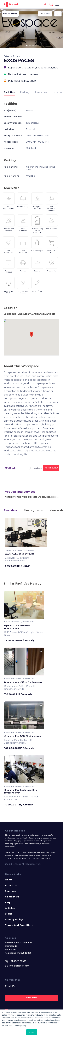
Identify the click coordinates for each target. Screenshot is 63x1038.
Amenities (41, 92)
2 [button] (30, 45)
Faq (7, 902)
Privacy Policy (14, 919)
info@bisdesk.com (19, 965)
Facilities (9, 92)
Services (10, 891)
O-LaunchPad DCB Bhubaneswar (22, 736)
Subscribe (31, 997)
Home (9, 879)
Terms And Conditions (19, 925)
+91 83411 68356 (17, 961)
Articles (10, 908)
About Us (11, 885)
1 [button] (27, 45)
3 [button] (33, 45)
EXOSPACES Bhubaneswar (19, 553)
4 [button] (36, 45)
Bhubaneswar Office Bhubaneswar (23, 682)
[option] (31, 28)
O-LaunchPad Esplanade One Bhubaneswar (20, 791)
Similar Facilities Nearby (22, 583)
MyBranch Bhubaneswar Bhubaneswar (17, 627)
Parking (24, 92)
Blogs (8, 913)
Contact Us (12, 896)
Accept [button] (31, 1032)
